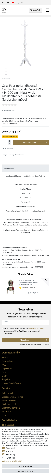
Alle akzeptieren (25, 466)
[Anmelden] (3, 2)
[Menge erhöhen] (9, 141)
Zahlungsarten (8, 393)
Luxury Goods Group (11, 383)
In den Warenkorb (30, 142)
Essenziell (10, 448)
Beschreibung (9, 168)
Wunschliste (8, 148)
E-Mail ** (7, 321)
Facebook (9, 425)
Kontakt (5, 357)
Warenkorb (7, 411)
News (4, 372)
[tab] (25, 168)
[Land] (13, 2)
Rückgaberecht (9, 404)
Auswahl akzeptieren (26, 471)
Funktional (10, 457)
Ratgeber (6, 379)
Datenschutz (7, 361)
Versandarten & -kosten (12, 396)
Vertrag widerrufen (11, 407)
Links (4, 375)
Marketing (10, 454)
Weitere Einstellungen (12, 461)
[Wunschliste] (22, 2)
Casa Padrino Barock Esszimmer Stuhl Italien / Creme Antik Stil (28, 282)
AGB (4, 364)
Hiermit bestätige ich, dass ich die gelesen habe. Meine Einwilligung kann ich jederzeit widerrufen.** (24, 331)
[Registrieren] (8, 2)
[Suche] (17, 2)
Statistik (9, 451)
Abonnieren (24, 340)
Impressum (7, 368)
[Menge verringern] (9, 143)
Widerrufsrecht (9, 400)
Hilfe (4, 415)
